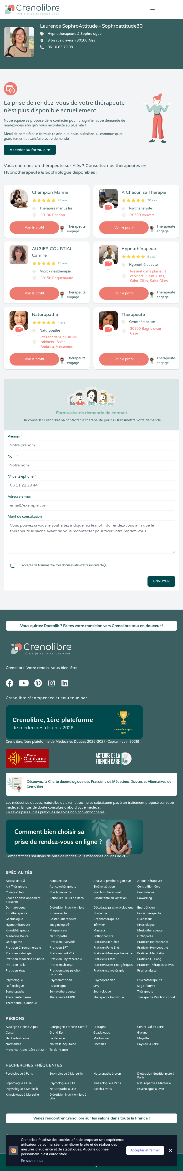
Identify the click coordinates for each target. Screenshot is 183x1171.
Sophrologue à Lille (19, 1083)
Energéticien (146, 907)
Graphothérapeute (106, 919)
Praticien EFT (59, 947)
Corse (10, 1032)
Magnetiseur (58, 930)
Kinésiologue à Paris (107, 1083)
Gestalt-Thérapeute (63, 919)
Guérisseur (144, 919)
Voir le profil (34, 227)
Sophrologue (102, 991)
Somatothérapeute (63, 991)
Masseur (99, 930)
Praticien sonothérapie (108, 970)
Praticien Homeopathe (152, 947)
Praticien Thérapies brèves (155, 965)
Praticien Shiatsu (61, 965)
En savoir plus (32, 1161)
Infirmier (99, 924)
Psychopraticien (104, 980)
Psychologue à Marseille (22, 1089)
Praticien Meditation (151, 953)
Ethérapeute (58, 913)
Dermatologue (15, 907)
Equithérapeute (16, 913)
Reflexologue (15, 986)
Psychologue (14, 980)
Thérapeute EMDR (62, 997)
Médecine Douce (17, 936)
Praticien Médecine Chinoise (25, 959)
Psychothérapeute (149, 980)
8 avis (151, 256)
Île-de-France (59, 1049)
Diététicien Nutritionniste (67, 907)
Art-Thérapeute (16, 886)
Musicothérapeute (150, 930)
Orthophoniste (103, 936)
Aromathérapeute (149, 881)
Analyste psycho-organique (112, 881)
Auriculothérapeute (63, 886)
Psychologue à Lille (62, 1083)
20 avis (152, 200)
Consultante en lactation (110, 898)
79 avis (62, 200)
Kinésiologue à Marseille (22, 1094)
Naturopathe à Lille (63, 1089)
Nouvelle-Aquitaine (63, 1044)
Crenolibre (15, 667)
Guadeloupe (101, 1032)
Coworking (144, 898)
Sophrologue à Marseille (66, 1073)
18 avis (62, 263)
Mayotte (143, 1038)
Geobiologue (14, 919)
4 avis (62, 322)
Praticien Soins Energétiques (113, 965)
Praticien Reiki (15, 965)
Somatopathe (15, 991)
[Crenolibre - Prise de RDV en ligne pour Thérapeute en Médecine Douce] (61, 9)
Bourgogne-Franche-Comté (68, 1027)
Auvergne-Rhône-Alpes (22, 1027)
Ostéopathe (14, 942)
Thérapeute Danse (18, 997)
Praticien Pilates (104, 959)
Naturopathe (58, 936)
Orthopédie (145, 936)
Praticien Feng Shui (106, 947)
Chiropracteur (15, 892)
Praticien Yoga (15, 970)
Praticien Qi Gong (149, 959)
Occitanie (99, 1044)
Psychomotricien (61, 980)
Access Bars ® (15, 881)
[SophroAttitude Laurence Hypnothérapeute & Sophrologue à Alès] (19, 42)
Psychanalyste (147, 970)
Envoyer (161, 581)
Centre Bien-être (148, 886)
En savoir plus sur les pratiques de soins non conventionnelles (55, 812)
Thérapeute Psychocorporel (156, 997)
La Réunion (57, 1038)
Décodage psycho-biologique (113, 907)
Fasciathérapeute (149, 913)
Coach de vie (145, 892)
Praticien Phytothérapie (66, 959)
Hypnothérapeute (18, 924)
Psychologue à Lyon (150, 1089)
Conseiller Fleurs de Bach (67, 898)
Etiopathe (100, 913)
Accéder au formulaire (30, 149)
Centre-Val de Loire (150, 1027)
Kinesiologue (146, 924)
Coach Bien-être (60, 892)
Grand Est (56, 1032)
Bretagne (99, 1027)
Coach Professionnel (107, 892)
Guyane (142, 1032)
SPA (96, 986)
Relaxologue (58, 986)
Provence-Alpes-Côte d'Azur (25, 1049)
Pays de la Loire (148, 1044)
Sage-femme (146, 986)
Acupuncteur (58, 881)
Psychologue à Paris (19, 1073)
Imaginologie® (60, 924)
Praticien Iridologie (18, 953)
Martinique (101, 1038)
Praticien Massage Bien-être (112, 953)
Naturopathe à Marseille (154, 1083)
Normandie (13, 1044)
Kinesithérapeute (17, 930)
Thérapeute (145, 991)
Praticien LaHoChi (62, 953)
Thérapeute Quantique (21, 1003)
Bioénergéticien (104, 886)
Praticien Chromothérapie (23, 947)
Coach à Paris (102, 1089)
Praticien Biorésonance (152, 942)
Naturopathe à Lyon (107, 1073)
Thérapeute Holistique (108, 997)
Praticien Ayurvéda (63, 942)
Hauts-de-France (17, 1038)
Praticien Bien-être (106, 942)
